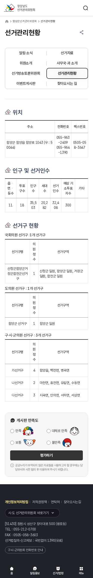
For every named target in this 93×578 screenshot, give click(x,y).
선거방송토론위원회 (26, 73)
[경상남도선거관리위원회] (28, 8)
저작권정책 (39, 502)
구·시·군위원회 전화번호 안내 (25, 550)
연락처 (55, 502)
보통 (18, 442)
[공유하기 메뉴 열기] (82, 32)
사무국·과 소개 (67, 63)
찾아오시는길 (72, 502)
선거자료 (67, 53)
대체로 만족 (59, 431)
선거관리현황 (67, 73)
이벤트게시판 (25, 83)
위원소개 (26, 63)
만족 (18, 431)
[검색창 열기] (86, 7)
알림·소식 (26, 53)
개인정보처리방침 (16, 502)
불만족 (56, 442)
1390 (51, 540)
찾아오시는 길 (67, 83)
